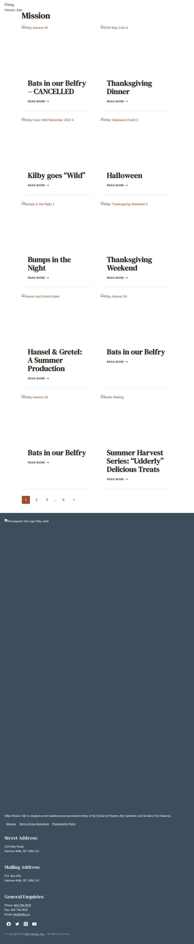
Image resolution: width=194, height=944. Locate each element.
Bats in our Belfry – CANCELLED (57, 87)
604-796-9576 (22, 905)
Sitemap (11, 823)
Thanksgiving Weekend (129, 263)
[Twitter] (17, 924)
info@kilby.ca (21, 914)
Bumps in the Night (49, 263)
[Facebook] (9, 924)
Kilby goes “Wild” (56, 175)
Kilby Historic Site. (34, 934)
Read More (38, 101)
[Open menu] (185, 7)
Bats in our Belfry (136, 352)
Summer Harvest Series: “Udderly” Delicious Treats (135, 460)
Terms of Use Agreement (34, 823)
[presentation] (57, 49)
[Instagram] (26, 924)
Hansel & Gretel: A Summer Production (55, 360)
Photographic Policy (64, 823)
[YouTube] (34, 924)
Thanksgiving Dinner (129, 87)
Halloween (124, 175)
